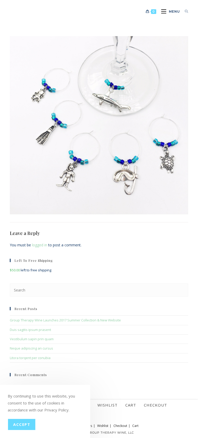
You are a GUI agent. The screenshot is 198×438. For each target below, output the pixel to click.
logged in (39, 244)
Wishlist (107, 405)
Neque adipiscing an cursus (31, 348)
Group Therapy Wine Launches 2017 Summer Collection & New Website (65, 320)
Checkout (155, 405)
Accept (21, 424)
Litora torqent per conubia (30, 357)
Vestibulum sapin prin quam (32, 339)
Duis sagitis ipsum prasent (30, 329)
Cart (130, 405)
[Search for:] (184, 11)
